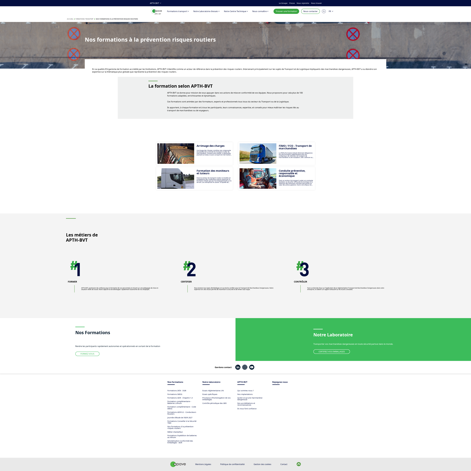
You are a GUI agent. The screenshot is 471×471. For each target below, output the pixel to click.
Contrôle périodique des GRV (214, 403)
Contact (283, 464)
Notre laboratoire (211, 382)
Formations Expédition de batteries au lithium (182, 436)
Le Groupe (283, 3)
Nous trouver (316, 3)
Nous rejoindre (303, 3)
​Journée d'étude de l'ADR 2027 (179, 417)
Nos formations (175, 382)
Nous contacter (310, 11)
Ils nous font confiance (246, 408)
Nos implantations (245, 394)
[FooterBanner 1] (178, 466)
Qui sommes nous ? (245, 390)
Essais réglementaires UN (213, 390)
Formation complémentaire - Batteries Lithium (179, 402)
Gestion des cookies (262, 464)
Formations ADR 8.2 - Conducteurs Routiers (181, 413)
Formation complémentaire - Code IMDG (181, 408)
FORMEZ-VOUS (87, 353)
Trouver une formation (286, 11)
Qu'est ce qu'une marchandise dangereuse (249, 399)
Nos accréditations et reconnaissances (246, 404)
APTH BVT (154, 3)
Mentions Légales (203, 464)
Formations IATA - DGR (176, 390)
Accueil (70, 19)
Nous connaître (259, 11)
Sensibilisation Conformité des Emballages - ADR (180, 442)
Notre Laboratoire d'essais (205, 11)
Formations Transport (84, 19)
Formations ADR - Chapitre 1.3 (180, 398)
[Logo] (156, 14)
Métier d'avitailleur (175, 432)
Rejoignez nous (280, 382)
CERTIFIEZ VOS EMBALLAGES (332, 351)
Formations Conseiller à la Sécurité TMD (181, 422)
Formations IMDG (174, 394)
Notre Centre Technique (235, 11)
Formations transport (177, 11)
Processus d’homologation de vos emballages (216, 399)
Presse (292, 3)
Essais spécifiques (209, 394)
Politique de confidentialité (232, 464)
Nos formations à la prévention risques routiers (117, 19)
